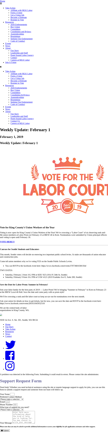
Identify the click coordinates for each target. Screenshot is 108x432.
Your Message (6, 423)
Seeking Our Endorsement (22, 39)
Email (2, 402)
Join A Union (10, 62)
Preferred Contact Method (11, 397)
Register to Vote (17, 20)
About (8, 48)
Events (8, 43)
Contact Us (15, 121)
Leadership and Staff (19, 53)
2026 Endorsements (19, 24)
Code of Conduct (18, 41)
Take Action (10, 8)
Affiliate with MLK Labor (21, 10)
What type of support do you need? (14, 407)
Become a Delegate (19, 17)
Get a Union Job (17, 15)
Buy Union (15, 27)
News (7, 46)
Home (2, 1)
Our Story (15, 50)
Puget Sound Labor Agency (22, 55)
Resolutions (15, 36)
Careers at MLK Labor (20, 60)
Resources (9, 22)
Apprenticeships (17, 34)
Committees (15, 29)
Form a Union (16, 13)
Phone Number (6, 404)
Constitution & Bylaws (20, 95)
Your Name (5, 394)
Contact (14, 58)
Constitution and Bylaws (21, 31)
